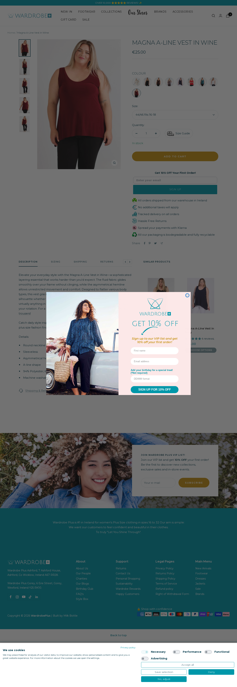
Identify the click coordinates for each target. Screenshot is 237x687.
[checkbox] (144, 652)
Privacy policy (128, 647)
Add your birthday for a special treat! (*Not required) (152, 371)
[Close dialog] (187, 295)
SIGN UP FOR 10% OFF (154, 389)
